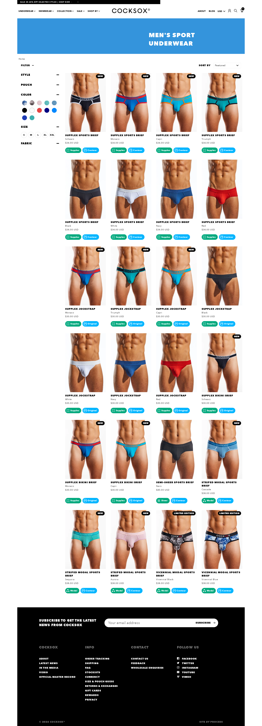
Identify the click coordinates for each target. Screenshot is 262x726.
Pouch (26, 85)
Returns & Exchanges (101, 686)
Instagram (189, 668)
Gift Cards (93, 690)
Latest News (48, 663)
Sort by (205, 65)
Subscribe (203, 622)
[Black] (24, 110)
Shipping (91, 663)
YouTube (188, 672)
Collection (64, 11)
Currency (92, 677)
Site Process (211, 722)
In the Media (48, 668)
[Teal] (32, 117)
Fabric (26, 143)
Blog (212, 11)
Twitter (187, 663)
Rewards (92, 695)
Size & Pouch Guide (99, 681)
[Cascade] (54, 103)
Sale (79, 11)
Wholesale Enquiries (147, 668)
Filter (25, 65)
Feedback (138, 663)
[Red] (39, 110)
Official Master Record (57, 677)
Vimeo (186, 677)
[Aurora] (39, 103)
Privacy (91, 699)
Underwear (25, 11)
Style (25, 75)
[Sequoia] (47, 103)
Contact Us (139, 658)
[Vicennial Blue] (24, 103)
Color (26, 95)
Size (24, 127)
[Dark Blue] (24, 117)
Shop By (93, 11)
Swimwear (45, 11)
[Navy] (47, 110)
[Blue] (54, 110)
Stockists (92, 672)
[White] (32, 110)
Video (43, 672)
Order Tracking (97, 658)
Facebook (189, 658)
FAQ (88, 668)
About (202, 11)
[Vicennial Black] (32, 103)
